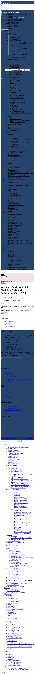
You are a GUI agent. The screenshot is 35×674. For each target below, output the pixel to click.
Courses (10, 134)
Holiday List (11, 170)
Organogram (11, 28)
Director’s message (13, 22)
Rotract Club (15, 100)
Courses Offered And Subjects (16, 179)
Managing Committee (14, 31)
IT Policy (12, 45)
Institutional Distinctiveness (15, 222)
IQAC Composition (13, 129)
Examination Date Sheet (16, 159)
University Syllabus (13, 155)
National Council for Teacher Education (19, 176)
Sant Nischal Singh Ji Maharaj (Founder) (19, 14)
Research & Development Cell (20, 111)
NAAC (6, 392)
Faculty (10, 163)
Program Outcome (15, 144)
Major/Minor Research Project (16, 126)
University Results (15, 161)
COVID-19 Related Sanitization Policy (20, 43)
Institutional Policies (13, 35)
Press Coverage (8, 326)
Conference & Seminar (14, 124)
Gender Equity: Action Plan (15, 234)
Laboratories (11, 208)
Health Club (15, 108)
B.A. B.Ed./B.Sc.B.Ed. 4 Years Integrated (21, 143)
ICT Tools (11, 219)
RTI (9, 127)
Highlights (8, 281)
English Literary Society (18, 73)
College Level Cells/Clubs (17, 98)
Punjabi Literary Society (18, 80)
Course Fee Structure (14, 177)
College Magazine (9, 394)
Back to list (4, 312)
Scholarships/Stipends (14, 171)
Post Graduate (14, 138)
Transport (10, 202)
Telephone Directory (13, 130)
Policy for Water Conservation (18, 53)
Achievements (8, 321)
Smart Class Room (13, 203)
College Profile (12, 16)
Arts (11, 62)
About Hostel (13, 193)
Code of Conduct (13, 237)
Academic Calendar (13, 146)
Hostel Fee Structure (15, 195)
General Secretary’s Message (16, 20)
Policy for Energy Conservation (18, 48)
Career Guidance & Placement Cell (21, 113)
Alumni (10, 116)
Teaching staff (14, 166)
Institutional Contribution (15, 214)
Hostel (10, 190)
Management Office (13, 199)
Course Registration (15, 260)
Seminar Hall (11, 206)
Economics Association (18, 71)
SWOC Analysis (12, 229)
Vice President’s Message (15, 19)
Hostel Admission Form (14, 184)
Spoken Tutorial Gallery (14, 264)
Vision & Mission (13, 25)
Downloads (7, 378)
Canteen (10, 211)
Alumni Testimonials (13, 26)
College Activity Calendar (17, 152)
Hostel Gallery (14, 196)
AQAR (10, 216)
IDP (9, 235)
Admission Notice (13, 182)
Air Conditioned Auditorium (16, 205)
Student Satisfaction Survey (15, 225)
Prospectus (11, 251)
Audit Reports (12, 238)
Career (6, 395)
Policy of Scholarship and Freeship (19, 56)
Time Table (11, 253)
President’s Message (13, 17)
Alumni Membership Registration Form (20, 120)
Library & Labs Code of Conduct (19, 54)
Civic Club (15, 65)
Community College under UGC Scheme (21, 139)
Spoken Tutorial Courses (15, 257)
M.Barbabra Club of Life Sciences (21, 87)
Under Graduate (14, 136)
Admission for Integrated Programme (18, 185)
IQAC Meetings (12, 220)
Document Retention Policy (17, 57)
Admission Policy (15, 37)
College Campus (12, 189)
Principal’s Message (13, 23)
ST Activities (13, 261)
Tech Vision (15, 85)
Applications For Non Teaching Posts (18, 269)
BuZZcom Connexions (18, 95)
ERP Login (11, 256)
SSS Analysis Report (14, 226)
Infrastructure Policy (15, 40)
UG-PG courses (14, 149)
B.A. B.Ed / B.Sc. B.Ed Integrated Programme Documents (17, 380)
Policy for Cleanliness (16, 46)
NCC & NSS (15, 107)
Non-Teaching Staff (15, 167)
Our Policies (7, 411)
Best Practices (12, 232)
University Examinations (15, 156)
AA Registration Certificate (17, 122)
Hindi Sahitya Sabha (17, 79)
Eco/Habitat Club (16, 90)
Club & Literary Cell (13, 59)
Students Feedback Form (15, 223)
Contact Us (7, 397)
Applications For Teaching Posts (17, 267)
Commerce (13, 92)
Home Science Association (19, 89)
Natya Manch (15, 67)
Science (12, 83)
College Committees (13, 33)
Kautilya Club (15, 77)
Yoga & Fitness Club (17, 110)
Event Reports (12, 217)
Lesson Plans (11, 254)
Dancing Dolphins (17, 70)
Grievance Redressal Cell (18, 105)
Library (10, 200)
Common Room (12, 209)
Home (2, 281)
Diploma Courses (14, 141)
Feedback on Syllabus (14, 231)
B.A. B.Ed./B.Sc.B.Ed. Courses (18, 151)
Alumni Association (15, 119)
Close (2, 315)
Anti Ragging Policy (15, 39)
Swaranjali (14, 68)
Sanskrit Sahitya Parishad (18, 76)
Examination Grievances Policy (18, 42)
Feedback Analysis (13, 228)
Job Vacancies (8, 325)
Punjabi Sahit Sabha (17, 74)
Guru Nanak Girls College (8, 438)
